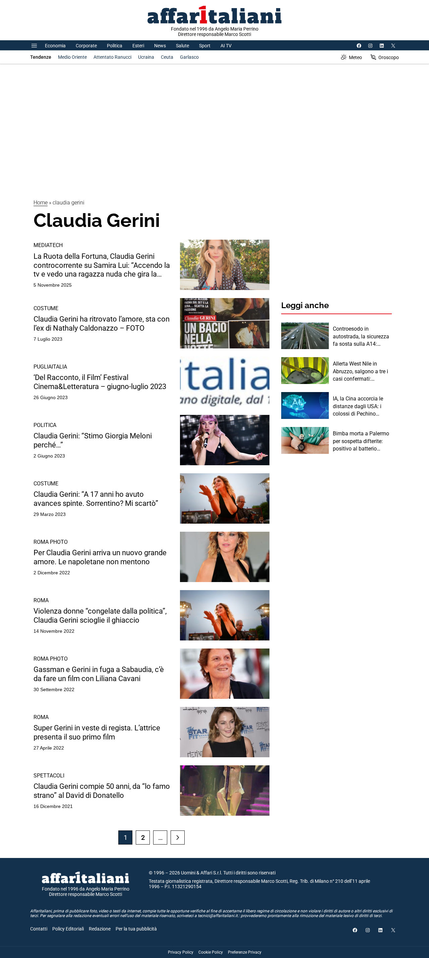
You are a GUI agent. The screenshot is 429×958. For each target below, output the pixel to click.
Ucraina (146, 57)
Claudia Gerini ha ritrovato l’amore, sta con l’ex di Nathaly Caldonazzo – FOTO (102, 323)
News (160, 45)
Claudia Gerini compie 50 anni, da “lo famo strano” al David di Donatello (102, 790)
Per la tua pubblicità (136, 928)
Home (41, 202)
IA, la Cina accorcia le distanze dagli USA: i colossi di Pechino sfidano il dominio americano (358, 406)
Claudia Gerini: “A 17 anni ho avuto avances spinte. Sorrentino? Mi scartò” (96, 498)
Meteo (355, 57)
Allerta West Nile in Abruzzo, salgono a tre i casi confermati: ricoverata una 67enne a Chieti (361, 372)
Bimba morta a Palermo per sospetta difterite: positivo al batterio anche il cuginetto (361, 441)
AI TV (226, 45)
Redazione (100, 928)
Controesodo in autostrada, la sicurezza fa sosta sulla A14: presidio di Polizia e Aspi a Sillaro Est (361, 337)
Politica (114, 45)
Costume (46, 308)
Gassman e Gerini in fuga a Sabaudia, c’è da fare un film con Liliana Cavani (99, 673)
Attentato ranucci (112, 57)
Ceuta (167, 57)
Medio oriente (72, 57)
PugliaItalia (50, 367)
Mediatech (48, 245)
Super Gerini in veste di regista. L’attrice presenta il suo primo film (97, 732)
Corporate (86, 45)
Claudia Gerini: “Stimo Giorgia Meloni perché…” (93, 440)
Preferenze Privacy (244, 952)
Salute (182, 45)
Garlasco (189, 57)
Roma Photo (51, 542)
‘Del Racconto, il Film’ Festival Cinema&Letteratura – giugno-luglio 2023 (100, 381)
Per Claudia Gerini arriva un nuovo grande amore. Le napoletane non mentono (100, 557)
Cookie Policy (210, 952)
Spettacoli (49, 775)
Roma (41, 600)
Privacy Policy (180, 952)
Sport (204, 45)
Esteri (138, 45)
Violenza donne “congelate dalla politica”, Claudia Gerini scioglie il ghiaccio (100, 615)
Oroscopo (388, 57)
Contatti (38, 928)
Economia (55, 45)
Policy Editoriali (68, 928)
